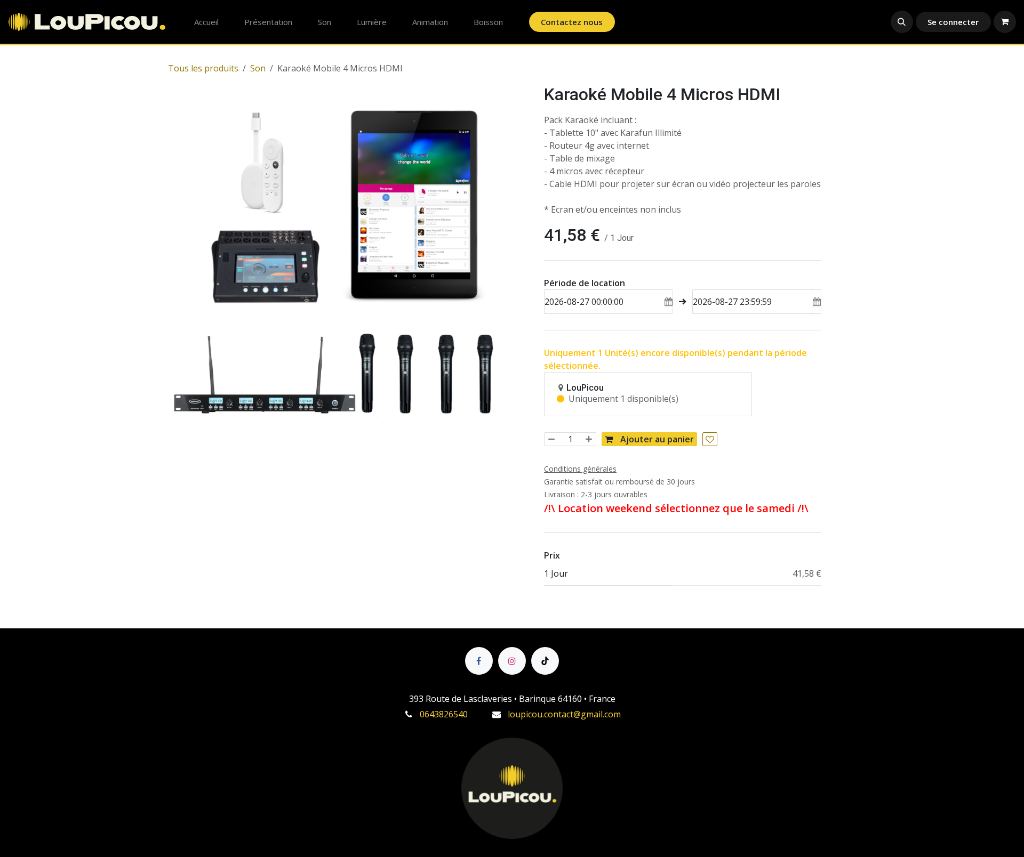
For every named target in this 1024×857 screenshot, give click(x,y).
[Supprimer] (553, 439)
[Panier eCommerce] (1005, 22)
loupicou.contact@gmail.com (564, 714)
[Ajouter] (587, 439)
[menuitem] (206, 22)
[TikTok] (545, 661)
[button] (902, 22)
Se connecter (953, 22)
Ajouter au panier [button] (656, 439)
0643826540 (444, 714)
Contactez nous (572, 22)
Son (258, 68)
